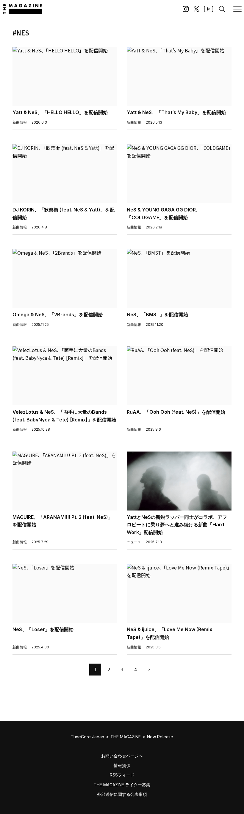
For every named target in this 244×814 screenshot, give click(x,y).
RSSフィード (122, 774)
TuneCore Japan (87, 736)
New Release (160, 736)
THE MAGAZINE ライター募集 (122, 784)
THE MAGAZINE (125, 736)
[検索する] (222, 9)
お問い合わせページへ (122, 755)
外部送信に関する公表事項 (122, 794)
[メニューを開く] (237, 8)
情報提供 (122, 765)
